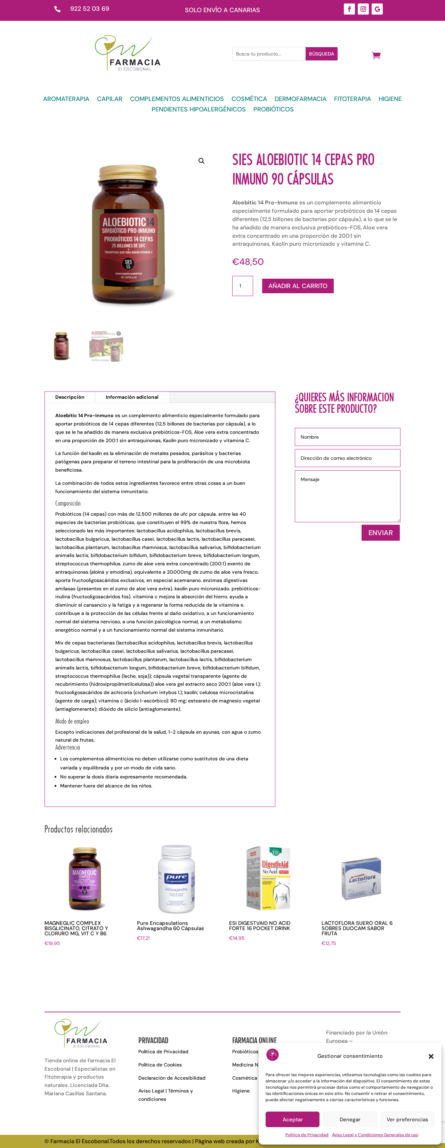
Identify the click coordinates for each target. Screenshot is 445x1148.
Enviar (381, 532)
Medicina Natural (252, 1065)
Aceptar (293, 1119)
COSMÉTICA (249, 99)
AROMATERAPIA (66, 99)
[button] (431, 1056)
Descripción (69, 397)
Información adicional (132, 397)
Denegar (350, 1119)
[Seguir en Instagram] (363, 9)
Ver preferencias (407, 1119)
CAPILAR (109, 99)
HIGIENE (390, 99)
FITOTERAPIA (352, 99)
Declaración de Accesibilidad (171, 1078)
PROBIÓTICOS (273, 110)
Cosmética (244, 1078)
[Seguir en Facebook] (349, 9)
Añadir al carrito (297, 286)
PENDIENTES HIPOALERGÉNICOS (199, 110)
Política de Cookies (160, 1065)
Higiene (241, 1091)
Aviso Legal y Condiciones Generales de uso (375, 1135)
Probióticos (245, 1051)
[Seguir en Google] (377, 9)
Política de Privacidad (307, 1135)
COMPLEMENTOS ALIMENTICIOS (177, 99)
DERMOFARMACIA (300, 99)
